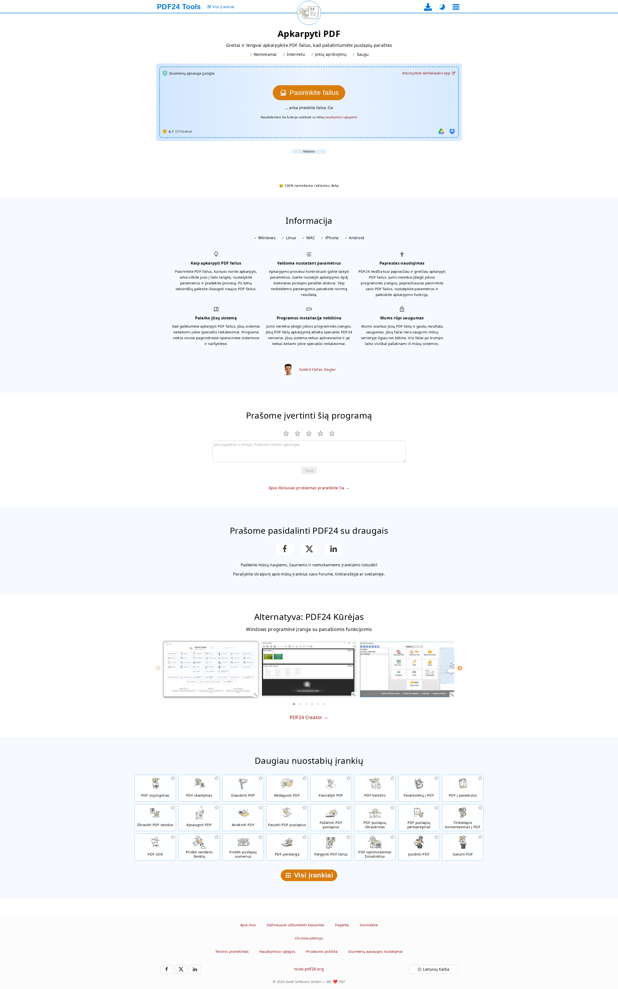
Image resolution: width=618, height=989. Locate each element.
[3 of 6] (306, 703)
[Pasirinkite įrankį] (455, 7)
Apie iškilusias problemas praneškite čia (306, 488)
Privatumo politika (322, 951)
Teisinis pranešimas (232, 951)
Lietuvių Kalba (436, 969)
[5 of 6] (318, 703)
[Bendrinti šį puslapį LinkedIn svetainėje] (333, 548)
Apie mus (248, 925)
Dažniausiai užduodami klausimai (295, 925)
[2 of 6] (300, 703)
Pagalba (342, 925)
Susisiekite (369, 925)
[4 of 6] (312, 703)
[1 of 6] (294, 703)
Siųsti (309, 470)
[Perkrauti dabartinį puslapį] (309, 13)
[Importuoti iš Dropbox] (452, 131)
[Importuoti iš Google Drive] (441, 131)
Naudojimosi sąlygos (277, 951)
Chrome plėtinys (309, 938)
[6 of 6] (324, 703)
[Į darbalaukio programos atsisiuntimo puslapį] (428, 7)
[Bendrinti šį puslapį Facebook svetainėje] (284, 548)
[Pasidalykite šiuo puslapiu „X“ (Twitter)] (308, 548)
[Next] (459, 668)
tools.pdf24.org (309, 969)
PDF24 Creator (306, 717)
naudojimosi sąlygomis (341, 117)
